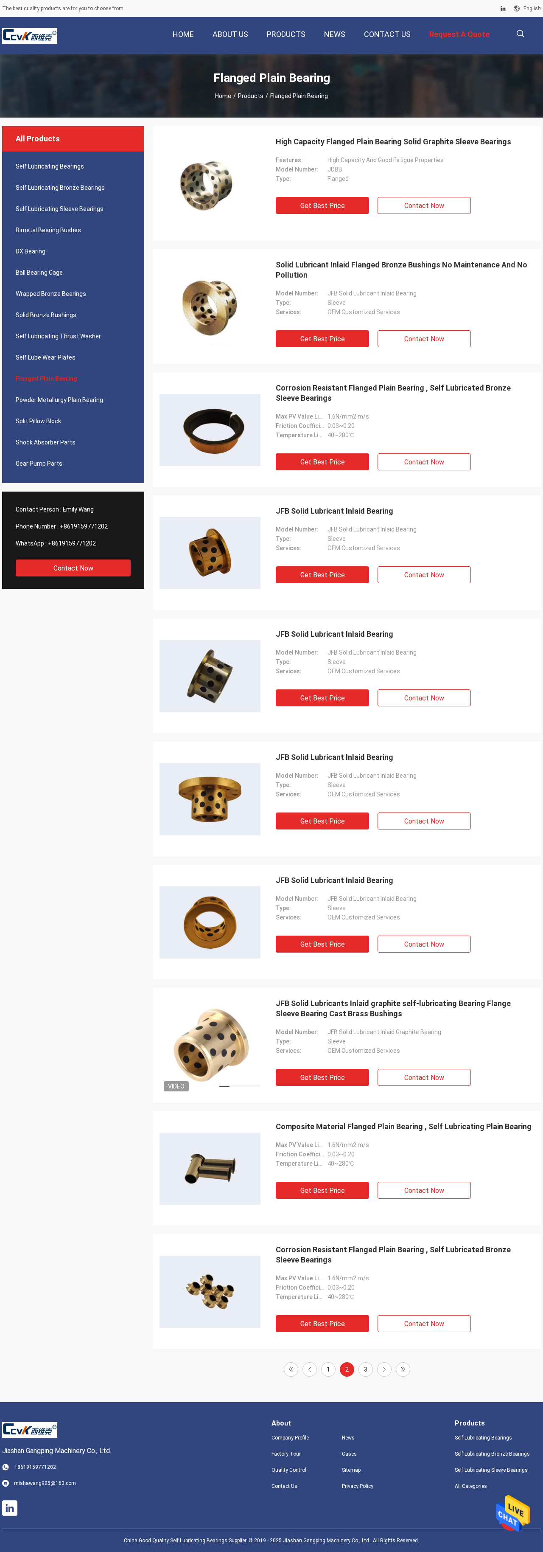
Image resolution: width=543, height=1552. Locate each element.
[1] (291, 1369)
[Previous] (309, 1369)
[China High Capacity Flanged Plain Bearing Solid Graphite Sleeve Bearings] (210, 183)
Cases (349, 1454)
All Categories (471, 1486)
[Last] (403, 1369)
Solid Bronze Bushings (46, 315)
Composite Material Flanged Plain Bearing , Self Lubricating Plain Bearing (404, 1126)
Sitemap (351, 1470)
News (348, 1438)
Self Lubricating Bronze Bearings (60, 187)
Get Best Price (322, 206)
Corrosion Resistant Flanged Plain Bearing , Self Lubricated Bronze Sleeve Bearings (393, 392)
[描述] (520, 33)
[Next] (384, 1369)
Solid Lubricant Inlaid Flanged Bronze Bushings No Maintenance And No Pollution (401, 269)
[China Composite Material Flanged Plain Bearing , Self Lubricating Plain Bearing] (210, 1168)
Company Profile (290, 1438)
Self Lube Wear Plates (46, 357)
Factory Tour (286, 1454)
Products (250, 96)
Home (223, 96)
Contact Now (73, 568)
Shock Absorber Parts (46, 442)
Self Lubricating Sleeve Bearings (60, 208)
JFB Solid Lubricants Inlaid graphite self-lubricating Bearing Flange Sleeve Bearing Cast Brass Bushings (393, 1008)
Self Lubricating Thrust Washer (58, 336)
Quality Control (289, 1470)
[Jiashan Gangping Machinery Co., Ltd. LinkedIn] (503, 8)
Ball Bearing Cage (39, 272)
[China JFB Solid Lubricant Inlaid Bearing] (210, 552)
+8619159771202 (84, 526)
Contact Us (284, 1486)
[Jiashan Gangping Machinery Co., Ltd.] (29, 35)
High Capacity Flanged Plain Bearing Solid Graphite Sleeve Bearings (393, 141)
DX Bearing (30, 251)
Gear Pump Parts (39, 463)
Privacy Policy (357, 1486)
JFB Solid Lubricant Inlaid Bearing (334, 510)
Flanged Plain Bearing (46, 378)
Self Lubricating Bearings (50, 166)
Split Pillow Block (38, 421)
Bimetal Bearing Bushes (48, 230)
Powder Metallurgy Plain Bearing (59, 399)
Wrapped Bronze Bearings (51, 293)
